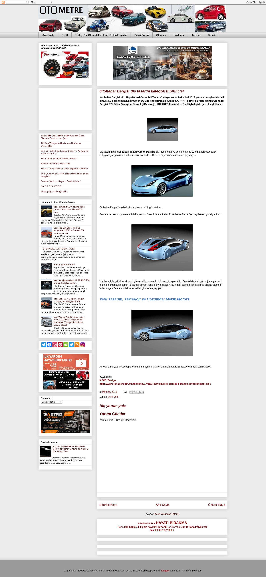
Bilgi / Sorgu (141, 35)
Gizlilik (211, 35)
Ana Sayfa (48, 35)
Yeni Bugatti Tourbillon (64, 264)
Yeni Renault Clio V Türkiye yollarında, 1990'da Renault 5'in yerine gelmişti (69, 230)
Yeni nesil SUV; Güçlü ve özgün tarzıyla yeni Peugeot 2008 (69, 300)
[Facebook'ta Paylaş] (139, 392)
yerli (116, 396)
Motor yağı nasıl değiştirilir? (54, 191)
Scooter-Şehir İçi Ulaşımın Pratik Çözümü (61, 181)
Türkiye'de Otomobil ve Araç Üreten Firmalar (101, 35)
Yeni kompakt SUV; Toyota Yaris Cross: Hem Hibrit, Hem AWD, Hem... (69, 209)
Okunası (161, 35)
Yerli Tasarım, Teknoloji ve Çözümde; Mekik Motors (144, 299)
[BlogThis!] (133, 392)
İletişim (196, 35)
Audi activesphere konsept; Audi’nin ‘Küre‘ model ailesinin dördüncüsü (70, 449)
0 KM (65, 35)
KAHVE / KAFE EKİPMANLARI (55, 163)
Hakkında (179, 35)
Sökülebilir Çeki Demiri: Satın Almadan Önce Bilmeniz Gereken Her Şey (62, 137)
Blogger (165, 570)
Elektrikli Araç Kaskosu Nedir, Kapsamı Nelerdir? (64, 168)
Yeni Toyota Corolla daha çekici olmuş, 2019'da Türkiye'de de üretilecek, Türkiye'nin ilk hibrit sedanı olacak (69, 321)
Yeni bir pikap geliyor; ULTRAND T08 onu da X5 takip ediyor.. (72, 281)
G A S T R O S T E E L (52, 186)
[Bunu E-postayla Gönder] (131, 392)
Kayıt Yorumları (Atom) (167, 514)
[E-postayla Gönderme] (125, 392)
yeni (110, 396)
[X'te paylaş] (136, 392)
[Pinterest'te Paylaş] (142, 392)
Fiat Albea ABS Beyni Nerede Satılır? (59, 158)
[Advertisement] (65, 108)
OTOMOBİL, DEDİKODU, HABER (59, 249)
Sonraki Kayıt (108, 504)
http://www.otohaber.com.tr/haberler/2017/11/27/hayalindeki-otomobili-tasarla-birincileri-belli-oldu (155, 384)
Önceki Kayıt (216, 504)
